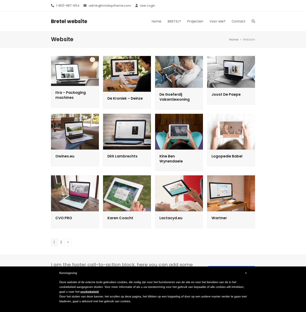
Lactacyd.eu (170, 217)
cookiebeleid (89, 291)
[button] (253, 21)
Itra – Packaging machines (70, 95)
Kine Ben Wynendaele (171, 159)
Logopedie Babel (227, 156)
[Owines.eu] (75, 131)
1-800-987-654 (67, 6)
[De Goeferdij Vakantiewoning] (179, 71)
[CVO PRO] (75, 193)
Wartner (219, 217)
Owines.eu (64, 156)
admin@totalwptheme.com (110, 6)
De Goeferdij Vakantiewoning (174, 97)
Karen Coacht (120, 217)
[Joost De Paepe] (231, 71)
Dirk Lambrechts (122, 156)
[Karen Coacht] (127, 193)
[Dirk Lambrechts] (127, 131)
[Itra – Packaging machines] (75, 70)
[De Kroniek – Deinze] (127, 73)
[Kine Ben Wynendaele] (179, 131)
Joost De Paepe (226, 94)
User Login (147, 6)
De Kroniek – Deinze (125, 98)
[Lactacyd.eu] (179, 193)
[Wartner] (231, 193)
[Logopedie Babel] (231, 131)
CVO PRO (63, 217)
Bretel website (69, 21)
